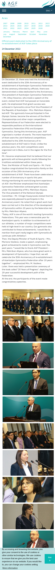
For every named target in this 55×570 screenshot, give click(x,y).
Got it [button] (49, 558)
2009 (19, 23)
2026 (40, 28)
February (16, 32)
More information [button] (10, 568)
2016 (19, 26)
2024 (26, 28)
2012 (40, 23)
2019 (40, 26)
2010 (26, 23)
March (25, 32)
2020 (47, 26)
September (22, 34)
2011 (33, 23)
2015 (12, 26)
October (32, 34)
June (45, 32)
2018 (33, 26)
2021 (5, 28)
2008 (12, 23)
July (5, 34)
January (6, 32)
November (43, 34)
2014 (5, 26)
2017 (26, 26)
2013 (47, 23)
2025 (33, 28)
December (7, 37)
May (39, 32)
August (12, 34)
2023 (19, 28)
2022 (12, 28)
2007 (5, 23)
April (33, 32)
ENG (48, 11)
